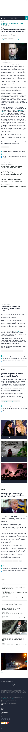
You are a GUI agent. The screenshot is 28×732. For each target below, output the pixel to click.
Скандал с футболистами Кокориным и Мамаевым (12, 24)
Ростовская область (5, 235)
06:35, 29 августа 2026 (5, 304)
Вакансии (20, 680)
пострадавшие (19, 351)
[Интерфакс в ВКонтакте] (6, 719)
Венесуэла (15, 561)
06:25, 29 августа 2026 (5, 371)
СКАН (2, 713)
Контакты (2, 680)
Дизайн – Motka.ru (4, 728)
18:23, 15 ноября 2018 (5, 25)
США (2, 561)
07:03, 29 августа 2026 (5, 196)
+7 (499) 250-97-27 (13, 698)
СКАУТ (2, 707)
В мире (3, 489)
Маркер (2, 708)
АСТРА (2, 709)
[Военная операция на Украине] (14, 669)
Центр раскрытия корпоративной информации (8, 716)
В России (3, 22)
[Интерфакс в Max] (9, 719)
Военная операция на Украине (9, 671)
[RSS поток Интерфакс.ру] (8, 719)
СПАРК (2, 704)
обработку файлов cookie (22, 695)
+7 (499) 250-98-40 (4, 698)
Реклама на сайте (4, 681)
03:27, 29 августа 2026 (5, 491)
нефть (20, 561)
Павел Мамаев (4, 146)
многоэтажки (17, 401)
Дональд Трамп (8, 561)
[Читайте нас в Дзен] (2, 719)
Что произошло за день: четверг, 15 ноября (13, 39)
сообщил (3, 229)
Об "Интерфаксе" (8, 680)
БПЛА (16, 235)
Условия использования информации (8, 725)
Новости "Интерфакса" (4, 712)
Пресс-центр (15, 680)
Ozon (13, 235)
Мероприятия (10, 681)
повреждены (4, 232)
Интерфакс (14, 18)
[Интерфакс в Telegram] (4, 719)
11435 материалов (5, 673)
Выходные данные (4, 726)
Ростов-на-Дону (5, 401)
